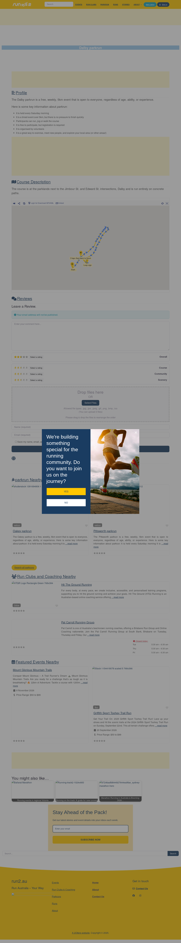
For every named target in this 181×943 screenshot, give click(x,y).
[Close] (135, 432)
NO (66, 502)
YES (66, 491)
